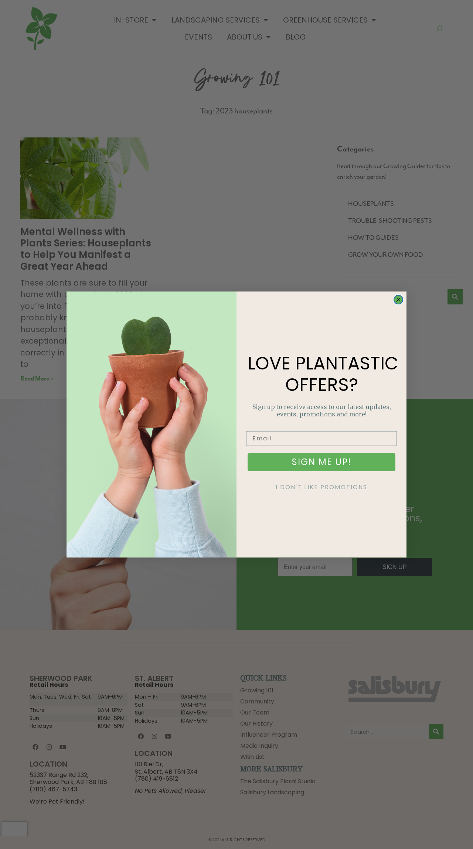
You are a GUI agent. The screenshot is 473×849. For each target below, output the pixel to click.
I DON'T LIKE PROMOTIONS (321, 487)
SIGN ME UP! (321, 462)
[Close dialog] (398, 299)
